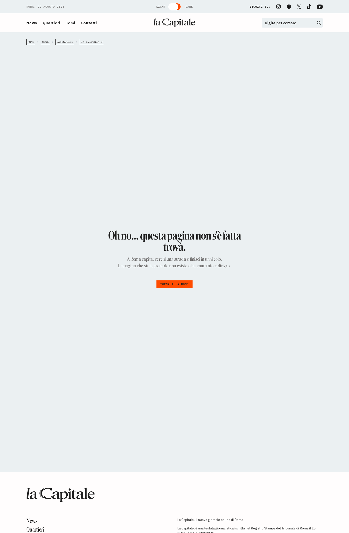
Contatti (89, 22)
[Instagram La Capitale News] (278, 6)
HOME (31, 41)
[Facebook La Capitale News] (289, 6)
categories (65, 41)
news (45, 41)
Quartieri (51, 22)
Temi (70, 22)
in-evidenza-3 (92, 41)
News (31, 22)
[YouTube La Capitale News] (320, 6)
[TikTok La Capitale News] (309, 7)
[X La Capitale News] (299, 6)
